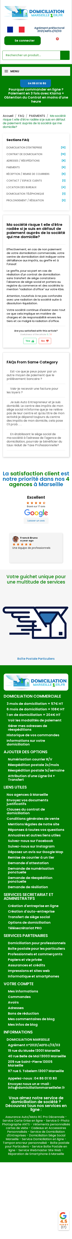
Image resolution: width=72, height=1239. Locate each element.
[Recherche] (64, 55)
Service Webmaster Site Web (39, 1150)
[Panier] (56, 40)
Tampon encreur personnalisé (25, 1143)
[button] (35, 83)
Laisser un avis (36, 520)
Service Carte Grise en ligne (23, 1120)
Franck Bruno (29, 538)
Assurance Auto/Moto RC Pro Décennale (34, 1117)
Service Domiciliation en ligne (43, 1139)
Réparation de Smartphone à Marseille (36, 1154)
